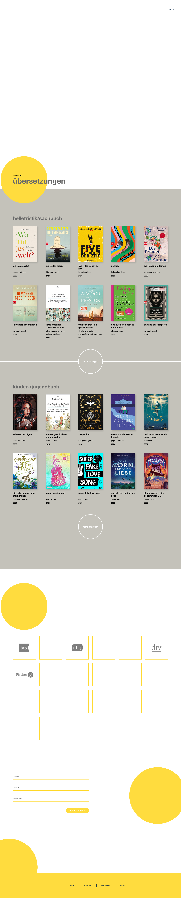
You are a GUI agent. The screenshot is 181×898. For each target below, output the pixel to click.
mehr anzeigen (90, 361)
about (72, 886)
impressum (87, 886)
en (174, 9)
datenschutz (105, 886)
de (170, 9)
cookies (122, 886)
